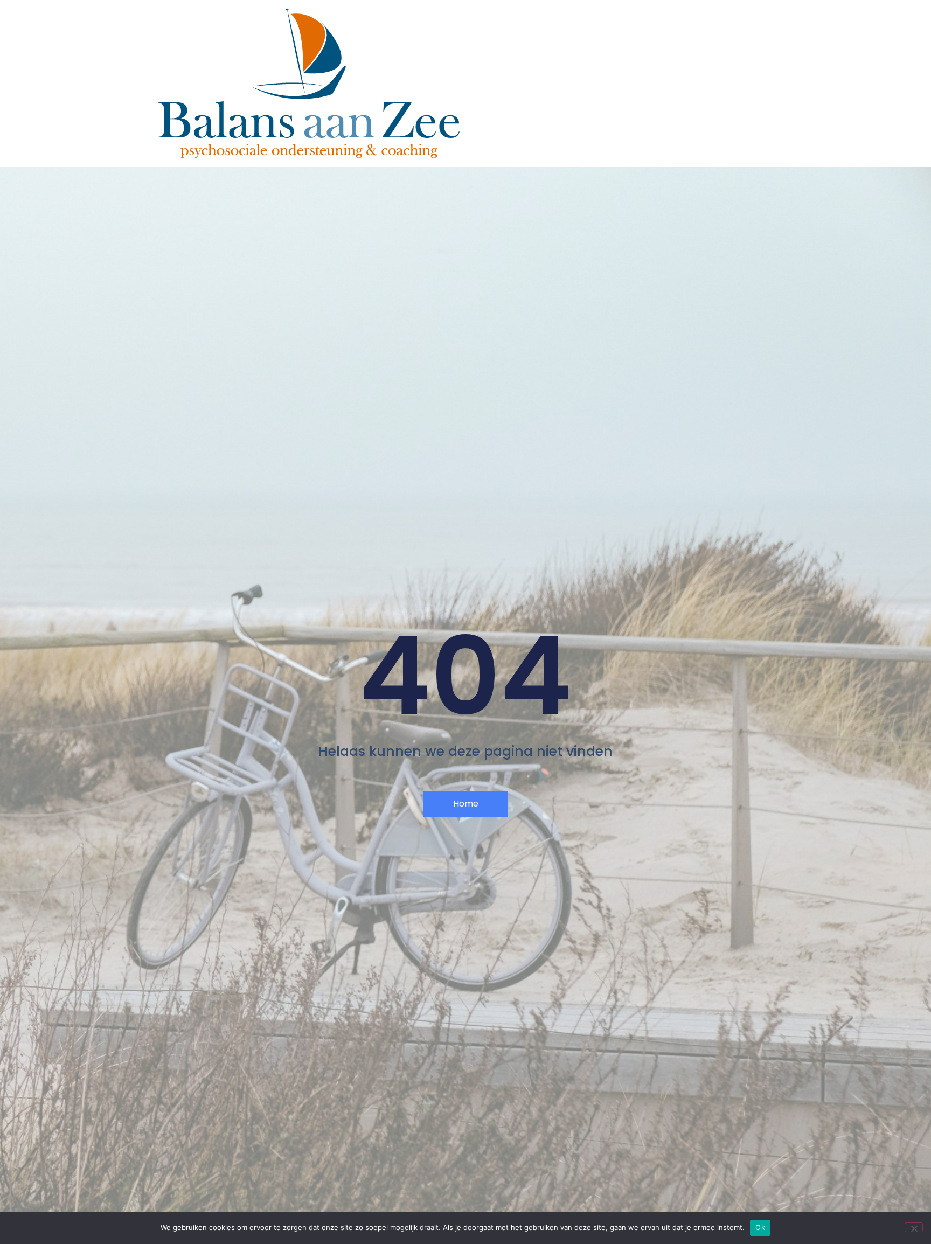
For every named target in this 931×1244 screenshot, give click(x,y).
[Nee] (914, 1227)
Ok (760, 1227)
